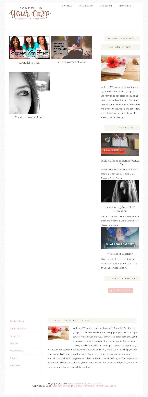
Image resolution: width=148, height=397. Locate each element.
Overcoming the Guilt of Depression (120, 209)
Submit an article (18, 328)
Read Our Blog (17, 321)
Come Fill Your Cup (30, 13)
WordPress (102, 385)
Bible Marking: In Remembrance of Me (120, 163)
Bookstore (15, 365)
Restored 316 (94, 383)
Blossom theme (75, 383)
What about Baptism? (120, 254)
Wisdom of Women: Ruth (29, 117)
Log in (113, 385)
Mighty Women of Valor (71, 62)
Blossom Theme (61, 385)
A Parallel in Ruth (29, 63)
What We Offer (17, 350)
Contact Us (15, 336)
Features (14, 343)
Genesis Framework (84, 385)
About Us (14, 358)
